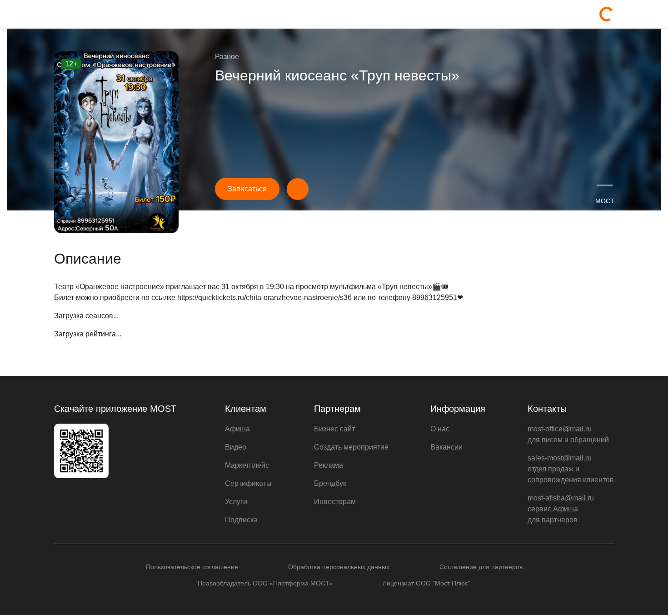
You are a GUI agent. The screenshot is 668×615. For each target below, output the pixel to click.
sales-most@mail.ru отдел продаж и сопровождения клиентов (571, 469)
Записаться (247, 189)
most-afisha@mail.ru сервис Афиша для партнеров (561, 509)
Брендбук (330, 483)
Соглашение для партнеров (481, 566)
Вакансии (446, 447)
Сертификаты (248, 483)
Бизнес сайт (334, 429)
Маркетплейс (247, 465)
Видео (235, 447)
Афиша (237, 429)
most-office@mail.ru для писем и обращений (568, 434)
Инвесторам (335, 501)
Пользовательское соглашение (192, 566)
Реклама (328, 465)
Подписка (241, 520)
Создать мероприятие (351, 447)
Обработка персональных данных (338, 566)
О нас (439, 429)
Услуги (236, 501)
